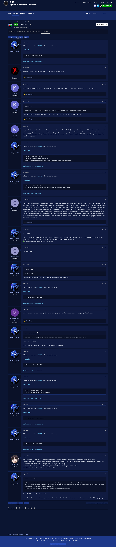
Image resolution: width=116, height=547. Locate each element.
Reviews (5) (30, 31)
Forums (15, 13)
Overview (12, 31)
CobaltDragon (18, 27)
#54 (105, 328)
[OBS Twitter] (98, 6)
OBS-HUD (39, 46)
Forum (109, 2)
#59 (105, 456)
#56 (105, 377)
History (38, 31)
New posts (12, 18)
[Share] (103, 42)
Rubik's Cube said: (29, 478)
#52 (105, 283)
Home (77, 2)
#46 (105, 143)
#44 (105, 101)
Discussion (46, 31)
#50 (105, 247)
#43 (105, 84)
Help (102, 2)
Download (86, 2)
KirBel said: (27, 106)
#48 (105, 199)
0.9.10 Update (27, 412)
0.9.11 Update (27, 438)
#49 (105, 229)
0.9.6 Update (26, 180)
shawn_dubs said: (29, 269)
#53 (105, 309)
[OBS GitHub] (101, 6)
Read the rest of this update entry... (33, 61)
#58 (105, 430)
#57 (105, 404)
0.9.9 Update (26, 385)
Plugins (22, 13)
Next (25, 37)
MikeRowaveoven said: (30, 333)
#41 (105, 42)
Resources (29, 13)
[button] (25, 13)
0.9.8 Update (26, 359)
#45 (105, 126)
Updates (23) (21, 31)
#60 (105, 474)
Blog (95, 2)
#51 (105, 264)
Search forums (20, 18)
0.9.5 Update (26, 151)
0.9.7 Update (26, 291)
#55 (105, 351)
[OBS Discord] (95, 6)
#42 (105, 67)
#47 (105, 172)
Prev (11, 37)
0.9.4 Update (26, 50)
